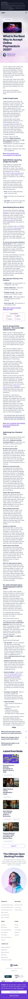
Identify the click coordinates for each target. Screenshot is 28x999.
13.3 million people (16, 228)
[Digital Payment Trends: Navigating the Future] (11, 786)
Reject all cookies (14, 995)
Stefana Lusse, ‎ (11, 54)
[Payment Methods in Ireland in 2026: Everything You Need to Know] (11, 830)
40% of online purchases (14, 173)
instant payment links (16, 674)
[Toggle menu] (25, 12)
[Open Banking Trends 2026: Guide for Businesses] (11, 808)
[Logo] (3, 12)
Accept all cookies (14, 992)
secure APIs (9, 220)
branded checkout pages (14, 675)
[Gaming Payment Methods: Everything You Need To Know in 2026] (11, 763)
